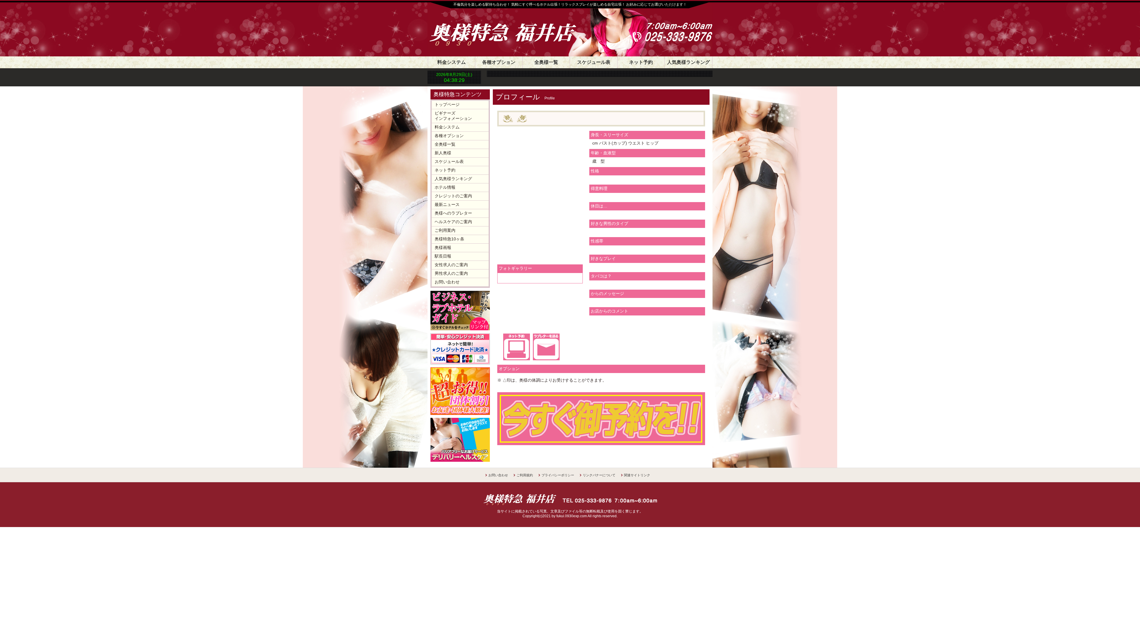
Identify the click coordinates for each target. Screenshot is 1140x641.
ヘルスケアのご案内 (453, 221)
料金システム (451, 62)
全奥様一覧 (546, 62)
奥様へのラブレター (453, 213)
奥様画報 (443, 247)
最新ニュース (447, 204)
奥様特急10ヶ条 (449, 239)
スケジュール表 (593, 62)
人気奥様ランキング (688, 62)
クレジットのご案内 (453, 195)
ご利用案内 (445, 230)
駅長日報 (443, 256)
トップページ (447, 104)
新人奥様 (443, 152)
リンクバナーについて (599, 475)
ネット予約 (641, 62)
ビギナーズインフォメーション (453, 116)
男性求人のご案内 (451, 273)
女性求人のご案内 (451, 264)
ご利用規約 (525, 475)
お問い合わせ (447, 282)
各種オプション (498, 62)
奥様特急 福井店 (509, 27)
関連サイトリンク (637, 475)
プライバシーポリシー (558, 475)
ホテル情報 (445, 187)
